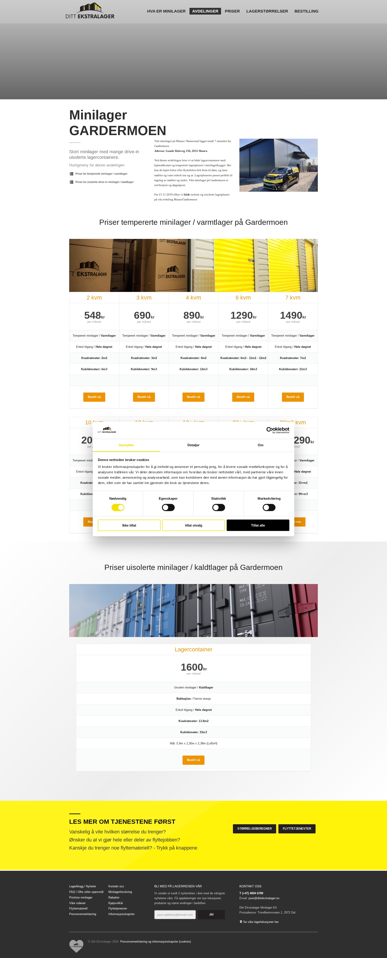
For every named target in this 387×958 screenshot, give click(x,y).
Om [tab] (260, 445)
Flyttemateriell (78, 908)
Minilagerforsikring (120, 892)
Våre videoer (77, 903)
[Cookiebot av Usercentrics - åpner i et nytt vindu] (269, 430)
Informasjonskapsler (121, 914)
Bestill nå (94, 397)
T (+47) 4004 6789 (251, 893)
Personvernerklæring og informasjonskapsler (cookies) (155, 941)
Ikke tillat (129, 525)
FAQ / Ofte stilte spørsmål (86, 892)
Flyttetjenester (117, 908)
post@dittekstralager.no (264, 898)
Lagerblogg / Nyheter (82, 886)
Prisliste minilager (80, 897)
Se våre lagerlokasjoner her (260, 922)
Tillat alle (258, 525)
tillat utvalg (193, 525)
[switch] (168, 507)
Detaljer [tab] (193, 445)
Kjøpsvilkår (115, 903)
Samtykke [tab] (126, 445)
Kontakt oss (116, 886)
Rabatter (113, 897)
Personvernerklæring (82, 914)
